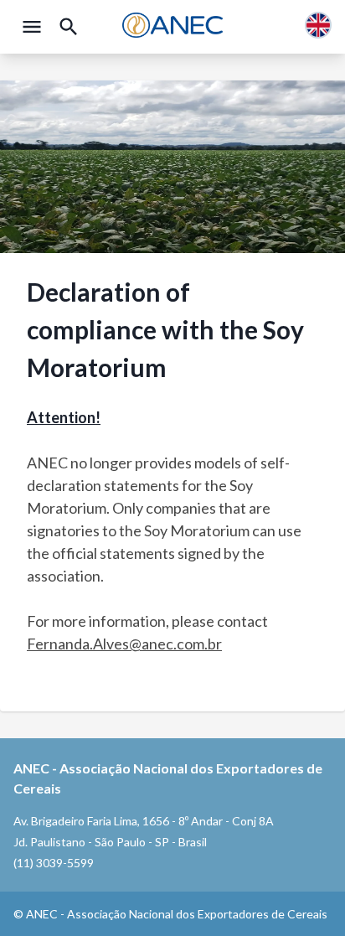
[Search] (68, 26)
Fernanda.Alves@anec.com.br (124, 643)
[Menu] (31, 26)
